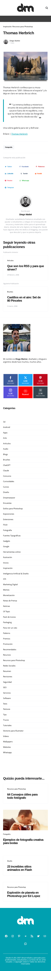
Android (6, 427)
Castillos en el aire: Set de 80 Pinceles (24, 299)
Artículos (10, 260)
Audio (5, 449)
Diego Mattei (15, 41)
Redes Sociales (9, 665)
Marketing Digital (10, 584)
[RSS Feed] (31, 936)
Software (7, 698)
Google (6, 546)
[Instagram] (12, 936)
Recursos (7, 655)
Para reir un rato (10, 628)
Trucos (6, 720)
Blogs (5, 454)
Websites (7, 747)
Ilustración (7, 557)
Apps (5, 432)
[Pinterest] (19, 936)
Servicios (7, 693)
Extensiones (8, 519)
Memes (6, 590)
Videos (6, 736)
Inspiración (7, 27)
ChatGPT (6, 465)
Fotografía (8, 147)
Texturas (6, 709)
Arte (5, 438)
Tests (5, 703)
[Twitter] (38, 936)
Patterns (6, 633)
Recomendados (9, 649)
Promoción (8, 644)
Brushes (10, 292)
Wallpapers (8, 741)
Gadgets (6, 541)
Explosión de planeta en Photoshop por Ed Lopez (23, 894)
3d (4, 422)
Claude (6, 470)
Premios (6, 638)
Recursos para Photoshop (22, 27)
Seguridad (7, 682)
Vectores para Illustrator (13, 730)
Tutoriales (7, 725)
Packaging (7, 622)
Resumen (7, 671)
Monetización (9, 595)
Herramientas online (12, 552)
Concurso (7, 476)
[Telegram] (25, 936)
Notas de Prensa (10, 600)
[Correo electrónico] (44, 936)
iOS (4, 579)
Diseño (6, 492)
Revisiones (7, 676)
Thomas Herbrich (19, 133)
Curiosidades (8, 481)
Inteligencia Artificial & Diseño (16, 573)
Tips (5, 714)
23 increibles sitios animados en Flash (19, 868)
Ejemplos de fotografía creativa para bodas (23, 841)
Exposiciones (8, 514)
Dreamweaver (9, 497)
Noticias (6, 606)
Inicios (6, 562)
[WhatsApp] (25, 943)
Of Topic (6, 611)
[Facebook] (6, 936)
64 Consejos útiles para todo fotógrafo (22, 796)
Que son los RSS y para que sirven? (25, 267)
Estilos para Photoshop (13, 508)
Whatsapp (7, 752)
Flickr (5, 524)
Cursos (6, 487)
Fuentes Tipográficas (12, 535)
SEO (5, 687)
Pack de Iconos (9, 617)
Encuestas (7, 503)
